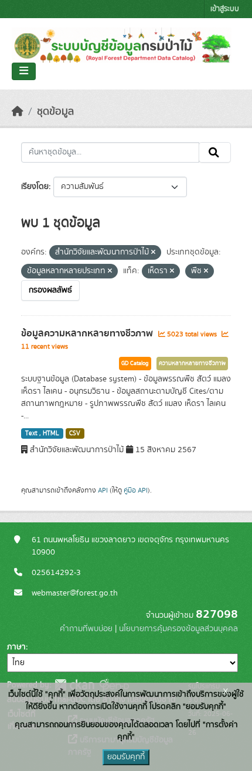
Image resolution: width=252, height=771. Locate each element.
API (103, 490)
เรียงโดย (35, 186)
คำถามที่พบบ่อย (86, 629)
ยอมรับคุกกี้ (126, 757)
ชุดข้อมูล (55, 111)
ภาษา (16, 647)
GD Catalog (135, 363)
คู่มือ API (136, 490)
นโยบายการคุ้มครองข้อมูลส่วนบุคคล (178, 629)
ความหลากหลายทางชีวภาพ (192, 363)
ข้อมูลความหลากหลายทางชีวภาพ (88, 333)
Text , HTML (42, 433)
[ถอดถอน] (153, 252)
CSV (74, 433)
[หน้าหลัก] (17, 111)
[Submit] (215, 152)
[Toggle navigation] (24, 71)
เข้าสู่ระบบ (224, 9)
